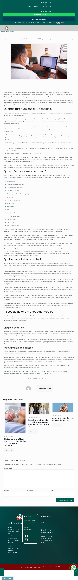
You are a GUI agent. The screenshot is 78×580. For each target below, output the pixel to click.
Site (52, 491)
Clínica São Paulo (44, 389)
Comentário (8, 468)
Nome (6, 491)
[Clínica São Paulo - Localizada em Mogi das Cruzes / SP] (14, 28)
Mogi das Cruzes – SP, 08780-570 (47, 524)
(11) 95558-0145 (34, 23)
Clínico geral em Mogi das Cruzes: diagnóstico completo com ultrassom (15, 442)
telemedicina (47, 373)
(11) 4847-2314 (46, 2)
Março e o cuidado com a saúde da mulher (63, 419)
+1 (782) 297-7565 (50, 23)
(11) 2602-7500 (46, 11)
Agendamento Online (39, 19)
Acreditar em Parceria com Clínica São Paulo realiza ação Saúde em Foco (38, 423)
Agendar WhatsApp (40, 14)
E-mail (30, 491)
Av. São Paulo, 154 (34, 7)
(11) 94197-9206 (20, 23)
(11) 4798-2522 (46, 7)
